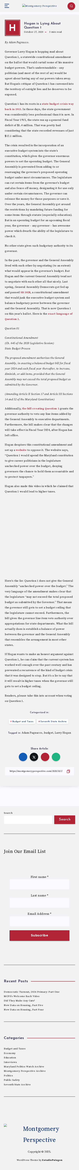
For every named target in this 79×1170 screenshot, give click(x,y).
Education (10, 1057)
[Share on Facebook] (23, 757)
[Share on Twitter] (34, 757)
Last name (39, 895)
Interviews (10, 1062)
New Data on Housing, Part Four (24, 1009)
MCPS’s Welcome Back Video (22, 996)
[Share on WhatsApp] (56, 757)
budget (48, 733)
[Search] (71, 6)
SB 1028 (25, 292)
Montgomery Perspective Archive (25, 1071)
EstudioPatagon (52, 1160)
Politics (8, 1075)
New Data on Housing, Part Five (23, 1005)
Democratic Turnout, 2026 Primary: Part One (31, 991)
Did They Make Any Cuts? (19, 1000)
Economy (10, 1053)
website (21, 450)
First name (40, 877)
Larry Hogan (63, 733)
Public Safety (12, 1079)
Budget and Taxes (23, 721)
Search (8, 812)
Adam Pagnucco (32, 733)
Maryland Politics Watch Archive (24, 1066)
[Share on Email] (45, 757)
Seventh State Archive (53, 721)
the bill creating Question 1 (40, 408)
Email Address (39, 914)
